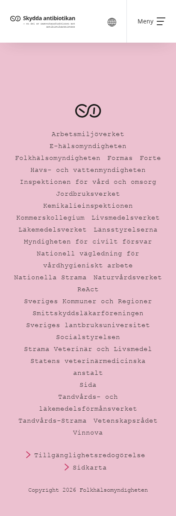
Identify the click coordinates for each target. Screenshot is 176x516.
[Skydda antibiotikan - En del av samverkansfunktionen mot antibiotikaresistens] (43, 21)
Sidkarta (90, 467)
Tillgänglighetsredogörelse (89, 455)
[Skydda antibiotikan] (88, 111)
